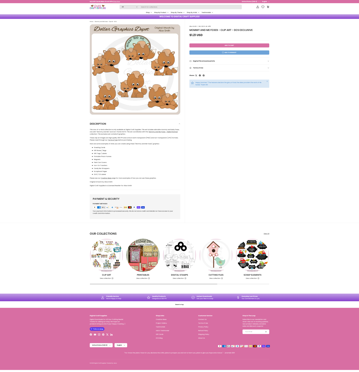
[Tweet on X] (196, 75)
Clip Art (106, 274)
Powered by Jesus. (112, 363)
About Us (201, 338)
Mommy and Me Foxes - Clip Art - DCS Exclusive (106, 21)
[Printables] (143, 255)
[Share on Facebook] (200, 75)
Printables (143, 274)
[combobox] (181, 7)
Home (91, 21)
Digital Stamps (179, 274)
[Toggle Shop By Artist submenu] (198, 12)
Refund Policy (203, 331)
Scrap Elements (252, 274)
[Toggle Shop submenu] (151, 12)
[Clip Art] (106, 255)
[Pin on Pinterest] (203, 75)
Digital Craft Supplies (100, 363)
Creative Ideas (106, 178)
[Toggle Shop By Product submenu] (168, 12)
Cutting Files (216, 274)
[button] (268, 7)
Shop (148, 12)
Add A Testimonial (162, 331)
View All (266, 234)
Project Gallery (161, 323)
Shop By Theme (176, 12)
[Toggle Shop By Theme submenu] (184, 12)
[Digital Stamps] (179, 255)
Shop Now (116, 1)
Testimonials (206, 12)
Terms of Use (113, 140)
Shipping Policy (203, 334)
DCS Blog (159, 338)
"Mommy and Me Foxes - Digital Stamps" (163, 132)
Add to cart (229, 45)
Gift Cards (159, 334)
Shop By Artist (192, 12)
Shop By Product (160, 12)
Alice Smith (193, 26)
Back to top (179, 304)
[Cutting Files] (216, 255)
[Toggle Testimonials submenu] (212, 12)
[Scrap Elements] (252, 255)
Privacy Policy (203, 327)
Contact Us (202, 319)
